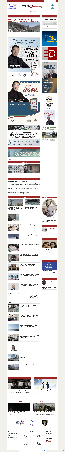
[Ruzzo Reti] (24, 142)
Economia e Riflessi (49, 260)
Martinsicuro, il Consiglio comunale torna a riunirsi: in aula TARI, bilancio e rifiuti (29, 285)
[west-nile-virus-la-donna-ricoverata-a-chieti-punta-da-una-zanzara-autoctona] (15, 202)
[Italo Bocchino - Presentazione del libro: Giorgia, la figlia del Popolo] (24, 58)
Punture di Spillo (39, 436)
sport (20, 401)
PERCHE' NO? (26, 442)
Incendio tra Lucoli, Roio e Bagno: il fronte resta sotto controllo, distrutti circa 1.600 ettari (29, 236)
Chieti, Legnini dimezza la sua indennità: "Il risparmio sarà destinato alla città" (21, 20)
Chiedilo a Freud (39, 441)
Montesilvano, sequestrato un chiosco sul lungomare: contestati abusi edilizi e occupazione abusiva (29, 216)
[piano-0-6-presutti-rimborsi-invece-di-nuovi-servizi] (13, 247)
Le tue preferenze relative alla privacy (36, 450)
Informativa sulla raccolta (24, 450)
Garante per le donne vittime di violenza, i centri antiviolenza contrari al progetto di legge (29, 255)
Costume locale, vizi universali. (49, 197)
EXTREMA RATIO (39, 443)
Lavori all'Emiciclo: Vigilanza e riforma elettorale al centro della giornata (28, 265)
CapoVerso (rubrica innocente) (26, 437)
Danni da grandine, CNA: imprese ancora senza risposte (32, 208)
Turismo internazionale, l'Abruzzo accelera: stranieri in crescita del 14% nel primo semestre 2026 (29, 356)
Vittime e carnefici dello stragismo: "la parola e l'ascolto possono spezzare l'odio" (43, 412)
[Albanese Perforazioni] (24, 135)
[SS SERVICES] (32, 422)
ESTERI (20, 378)
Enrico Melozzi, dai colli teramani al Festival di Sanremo (20, 174)
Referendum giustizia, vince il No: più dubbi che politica (49, 26)
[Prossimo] (33, 426)
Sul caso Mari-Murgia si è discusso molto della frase (49, 221)
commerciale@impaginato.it (48, 441)
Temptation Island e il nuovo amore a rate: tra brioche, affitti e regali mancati (49, 287)
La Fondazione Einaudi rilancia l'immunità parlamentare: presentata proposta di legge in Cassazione (43, 390)
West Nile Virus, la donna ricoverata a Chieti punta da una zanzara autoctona (15, 208)
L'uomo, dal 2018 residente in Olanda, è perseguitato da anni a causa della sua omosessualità (20, 392)
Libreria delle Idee (24, 179)
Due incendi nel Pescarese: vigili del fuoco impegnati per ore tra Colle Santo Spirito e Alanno (29, 366)
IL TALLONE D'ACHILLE (47, 233)
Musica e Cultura (24, 162)
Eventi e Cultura (38, 433)
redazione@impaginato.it (32, 11)
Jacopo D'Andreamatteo (44, 256)
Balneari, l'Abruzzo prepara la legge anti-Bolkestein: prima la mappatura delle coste (29, 326)
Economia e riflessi (26, 444)
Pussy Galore (49, 218)
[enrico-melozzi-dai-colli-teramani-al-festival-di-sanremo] (24, 168)
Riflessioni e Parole (49, 238)
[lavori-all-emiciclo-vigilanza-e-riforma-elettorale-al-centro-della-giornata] (13, 267)
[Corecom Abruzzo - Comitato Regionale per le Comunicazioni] (49, 134)
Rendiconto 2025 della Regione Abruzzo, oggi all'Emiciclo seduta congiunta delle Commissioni (30, 336)
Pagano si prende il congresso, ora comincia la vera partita (20, 157)
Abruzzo (24, 197)
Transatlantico (26, 434)
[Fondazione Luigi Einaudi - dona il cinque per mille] (49, 38)
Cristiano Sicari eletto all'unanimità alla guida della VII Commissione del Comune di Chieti (29, 345)
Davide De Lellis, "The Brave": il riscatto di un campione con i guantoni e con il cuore (17, 412)
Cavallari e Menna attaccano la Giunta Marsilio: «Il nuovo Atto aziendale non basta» (34, 296)
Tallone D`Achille (52, 228)
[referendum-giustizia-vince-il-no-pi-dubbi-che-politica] (49, 21)
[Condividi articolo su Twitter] (37, 32)
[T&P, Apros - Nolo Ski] (20, 422)
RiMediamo (26, 436)
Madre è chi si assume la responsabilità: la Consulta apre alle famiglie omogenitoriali (48, 250)
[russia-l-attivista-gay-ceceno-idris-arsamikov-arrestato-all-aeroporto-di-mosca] (19, 384)
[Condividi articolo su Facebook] (38, 159)
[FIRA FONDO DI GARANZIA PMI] (49, 102)
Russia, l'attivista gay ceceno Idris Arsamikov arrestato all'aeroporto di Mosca (18, 390)
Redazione (10, 32)
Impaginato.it (9, 432)
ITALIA (45, 378)
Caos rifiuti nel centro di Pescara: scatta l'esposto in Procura (28, 306)
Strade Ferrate (38, 435)
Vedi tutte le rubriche (24, 193)
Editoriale (39, 434)
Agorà (26, 443)
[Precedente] (31, 426)
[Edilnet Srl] (49, 53)
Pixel (49, 278)
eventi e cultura (45, 401)
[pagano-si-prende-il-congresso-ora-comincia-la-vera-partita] (24, 153)
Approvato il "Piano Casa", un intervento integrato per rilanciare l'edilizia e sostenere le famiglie (49, 271)
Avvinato (39, 437)
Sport (26, 433)
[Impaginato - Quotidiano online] (32, 6)
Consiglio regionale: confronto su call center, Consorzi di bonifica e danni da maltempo (29, 225)
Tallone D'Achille (49, 225)
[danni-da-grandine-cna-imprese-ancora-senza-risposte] (32, 202)
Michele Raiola (10, 175)
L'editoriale (49, 16)
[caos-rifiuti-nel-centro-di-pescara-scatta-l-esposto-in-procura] (13, 308)
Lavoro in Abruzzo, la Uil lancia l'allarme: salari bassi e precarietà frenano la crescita (29, 275)
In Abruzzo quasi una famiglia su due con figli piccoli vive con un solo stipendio (29, 316)
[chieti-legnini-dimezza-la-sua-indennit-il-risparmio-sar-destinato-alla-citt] (24, 27)
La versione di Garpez (26, 441)
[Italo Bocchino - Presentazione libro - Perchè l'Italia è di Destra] (24, 101)
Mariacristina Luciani (44, 274)
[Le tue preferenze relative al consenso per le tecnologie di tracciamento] (63, 450)
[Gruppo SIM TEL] (24, 127)
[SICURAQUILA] (45, 422)
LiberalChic (52, 229)
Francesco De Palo (26, 435)
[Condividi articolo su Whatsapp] (22, 211)
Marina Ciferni (52, 282)
